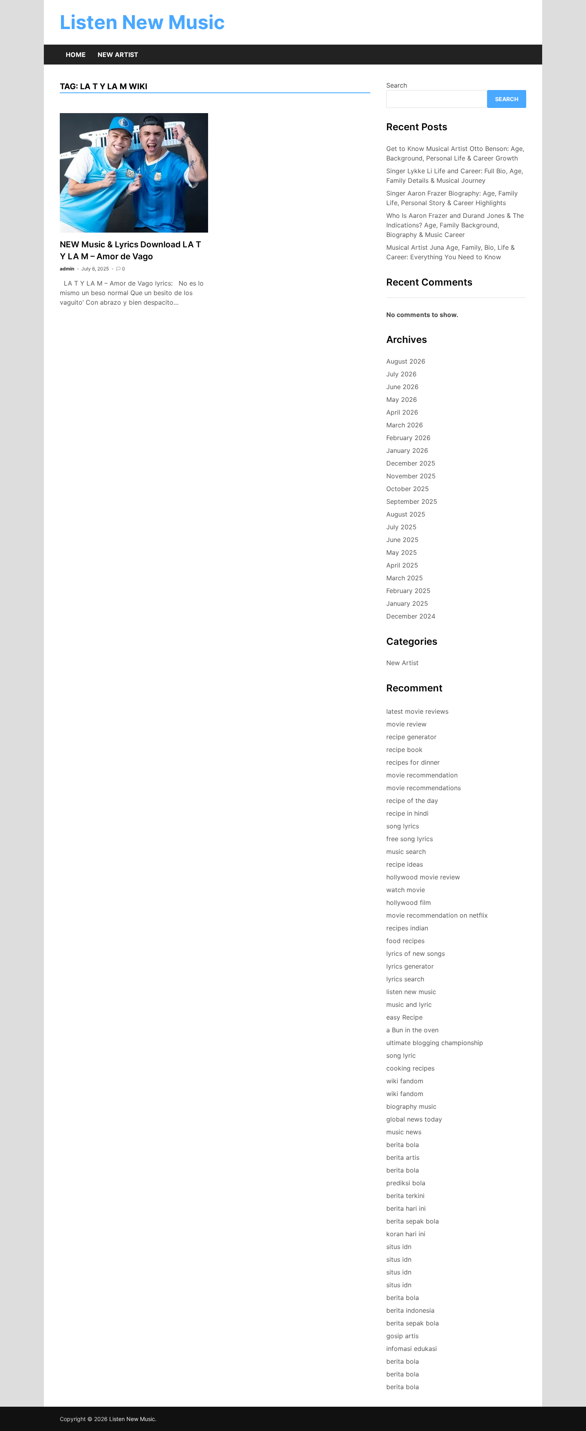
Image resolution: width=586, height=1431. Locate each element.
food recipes (405, 941)
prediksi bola (405, 1183)
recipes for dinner (413, 762)
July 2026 (401, 374)
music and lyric (409, 1004)
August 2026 (405, 361)
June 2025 (402, 540)
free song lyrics (409, 839)
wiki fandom (404, 1081)
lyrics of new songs (415, 953)
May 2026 (401, 399)
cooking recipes (410, 1068)
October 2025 (407, 489)
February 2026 (408, 438)
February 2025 (408, 591)
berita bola (402, 1145)
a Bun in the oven (412, 1030)
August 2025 (405, 514)
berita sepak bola (412, 1221)
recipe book (404, 750)
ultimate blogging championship (434, 1043)
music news (403, 1132)
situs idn (398, 1247)
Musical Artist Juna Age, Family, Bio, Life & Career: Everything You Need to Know (450, 252)
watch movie (405, 890)
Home (76, 55)
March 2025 (404, 578)
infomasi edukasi (411, 1349)
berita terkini (405, 1196)
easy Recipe (404, 1017)
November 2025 (411, 476)
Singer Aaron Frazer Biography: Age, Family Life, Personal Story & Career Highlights (452, 198)
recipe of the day (412, 801)
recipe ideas (404, 864)
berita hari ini (406, 1208)
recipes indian (407, 928)
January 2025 (407, 603)
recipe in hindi (407, 813)
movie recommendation (422, 775)
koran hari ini (405, 1234)
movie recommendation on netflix (437, 915)
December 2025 (410, 463)
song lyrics (402, 826)
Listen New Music (142, 22)
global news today (414, 1119)
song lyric (401, 1055)
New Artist (118, 55)
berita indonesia (410, 1310)
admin (67, 269)
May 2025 (401, 552)
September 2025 (411, 501)
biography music (411, 1106)
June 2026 (402, 387)
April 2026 (402, 412)
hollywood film (408, 902)
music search (406, 851)
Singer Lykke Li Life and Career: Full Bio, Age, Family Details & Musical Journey (454, 175)
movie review (406, 724)
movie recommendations (423, 788)
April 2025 (402, 565)
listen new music (411, 992)
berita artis (402, 1157)
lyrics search (405, 979)
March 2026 (404, 425)
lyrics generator (410, 966)
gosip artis (402, 1336)
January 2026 (407, 450)
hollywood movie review (423, 877)
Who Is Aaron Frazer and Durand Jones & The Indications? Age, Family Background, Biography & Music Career (455, 225)
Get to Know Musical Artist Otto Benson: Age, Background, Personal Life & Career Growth (455, 153)
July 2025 (401, 527)
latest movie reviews (417, 711)
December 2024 (410, 616)
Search (396, 85)
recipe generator (411, 737)
